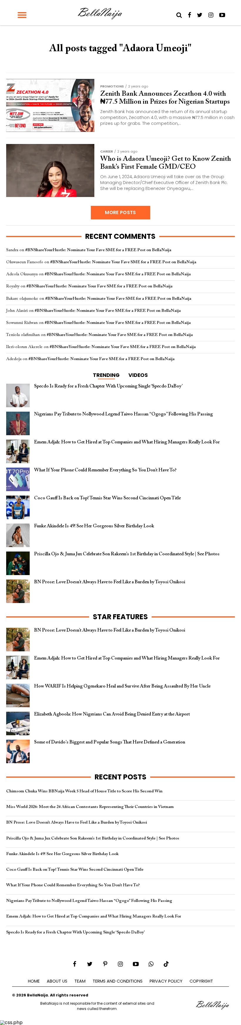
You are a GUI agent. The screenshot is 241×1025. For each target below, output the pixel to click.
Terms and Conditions (118, 981)
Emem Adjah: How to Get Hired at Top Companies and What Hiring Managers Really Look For (93, 916)
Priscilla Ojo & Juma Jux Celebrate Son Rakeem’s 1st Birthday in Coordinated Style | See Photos (92, 838)
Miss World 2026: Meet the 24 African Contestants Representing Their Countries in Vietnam (90, 807)
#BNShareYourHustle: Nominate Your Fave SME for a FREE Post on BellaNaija (98, 250)
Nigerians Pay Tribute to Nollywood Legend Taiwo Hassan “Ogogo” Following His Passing (89, 901)
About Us (57, 981)
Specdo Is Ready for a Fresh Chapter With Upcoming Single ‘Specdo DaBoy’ (75, 932)
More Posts (120, 212)
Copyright (201, 981)
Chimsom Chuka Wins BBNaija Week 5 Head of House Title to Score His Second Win (84, 791)
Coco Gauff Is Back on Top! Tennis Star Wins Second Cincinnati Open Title (74, 869)
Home (34, 981)
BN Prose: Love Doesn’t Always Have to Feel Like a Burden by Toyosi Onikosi (76, 822)
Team (80, 981)
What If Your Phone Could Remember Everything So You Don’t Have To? (73, 885)
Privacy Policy (166, 981)
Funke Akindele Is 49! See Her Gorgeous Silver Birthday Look (62, 854)
